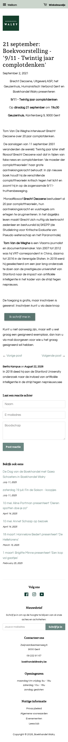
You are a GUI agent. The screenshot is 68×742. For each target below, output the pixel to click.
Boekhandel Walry (44, 734)
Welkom (12, 5)
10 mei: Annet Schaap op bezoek (25, 521)
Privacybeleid (34, 708)
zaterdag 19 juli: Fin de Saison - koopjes (29, 490)
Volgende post (51, 355)
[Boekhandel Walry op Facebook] (26, 595)
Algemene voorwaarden (34, 713)
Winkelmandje (56, 5)
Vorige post (14, 355)
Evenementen (34, 718)
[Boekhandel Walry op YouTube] (42, 595)
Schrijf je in (55, 627)
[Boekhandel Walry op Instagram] (34, 595)
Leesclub (34, 723)
